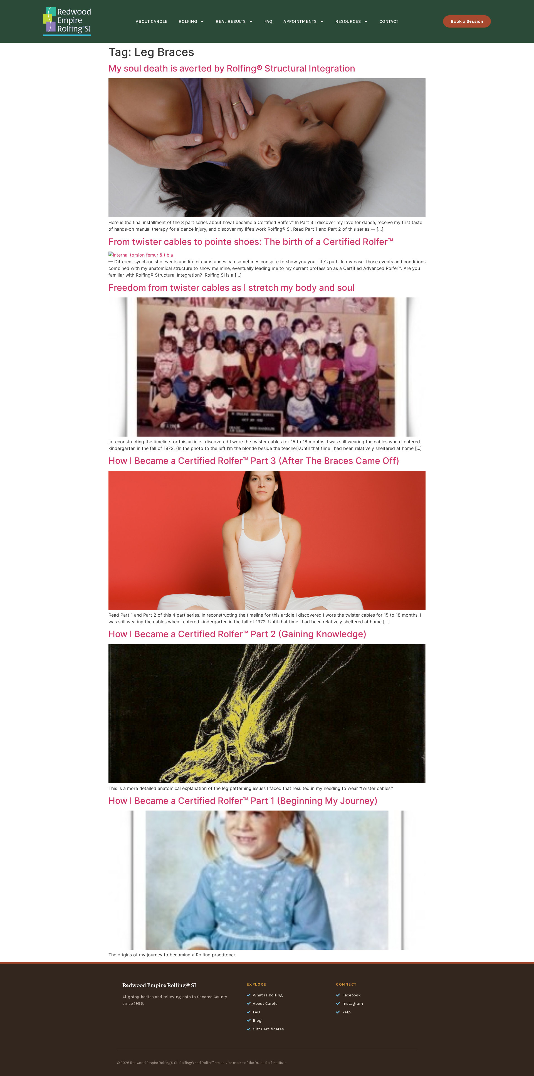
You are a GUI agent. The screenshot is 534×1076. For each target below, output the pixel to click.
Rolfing (188, 21)
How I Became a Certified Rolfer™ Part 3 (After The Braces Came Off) (253, 460)
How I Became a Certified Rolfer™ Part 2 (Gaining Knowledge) (237, 634)
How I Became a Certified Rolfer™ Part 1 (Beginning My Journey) (243, 800)
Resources (348, 21)
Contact (388, 21)
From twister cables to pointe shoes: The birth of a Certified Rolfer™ (250, 241)
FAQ (268, 21)
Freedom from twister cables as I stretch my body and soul (231, 287)
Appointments (300, 21)
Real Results (231, 21)
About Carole (151, 21)
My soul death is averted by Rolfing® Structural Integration (231, 68)
